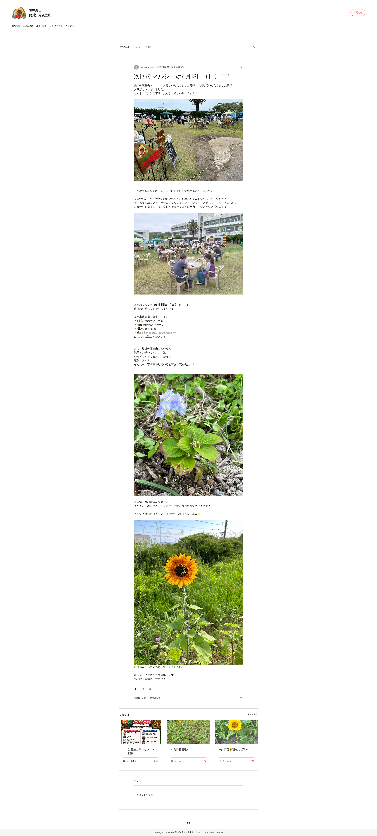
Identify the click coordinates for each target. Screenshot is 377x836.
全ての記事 (124, 47)
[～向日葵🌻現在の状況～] (236, 732)
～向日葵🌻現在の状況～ (233, 749)
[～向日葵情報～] (188, 732)
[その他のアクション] (241, 67)
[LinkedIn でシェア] (149, 688)
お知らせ (149, 47)
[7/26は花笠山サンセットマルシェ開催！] (140, 732)
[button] (41, 26)
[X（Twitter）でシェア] (142, 688)
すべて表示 (252, 714)
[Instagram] (188, 822)
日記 (137, 47)
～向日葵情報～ (180, 749)
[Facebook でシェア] (135, 688)
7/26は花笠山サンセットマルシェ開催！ (140, 751)
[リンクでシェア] (157, 688)
